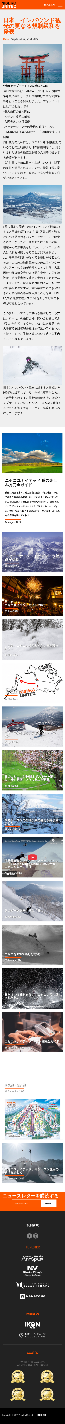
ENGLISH (49, 4)
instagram (35, 1236)
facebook (29, 1236)
